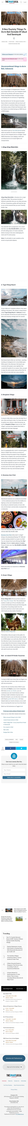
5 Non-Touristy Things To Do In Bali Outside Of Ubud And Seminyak (14, 32)
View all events (19, 988)
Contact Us (16, 1080)
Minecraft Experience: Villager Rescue (12, 1006)
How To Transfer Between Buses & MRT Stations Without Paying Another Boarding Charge (14, 940)
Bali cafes (6, 729)
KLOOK (21, 739)
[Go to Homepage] (11, 2)
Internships (23, 1080)
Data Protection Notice (19, 1085)
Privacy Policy (14, 1089)
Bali (2, 89)
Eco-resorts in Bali (8, 727)
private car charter (12, 690)
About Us (10, 1080)
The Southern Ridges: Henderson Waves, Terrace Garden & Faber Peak (14, 957)
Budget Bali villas (8, 732)
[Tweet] (21, 748)
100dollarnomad (9, 739)
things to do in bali (14, 742)
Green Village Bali (10, 631)
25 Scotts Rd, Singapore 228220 (12, 1033)
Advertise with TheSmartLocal (14, 1058)
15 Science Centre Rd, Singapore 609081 (14, 1044)
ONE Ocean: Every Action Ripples (11, 1038)
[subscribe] (21, 1067)
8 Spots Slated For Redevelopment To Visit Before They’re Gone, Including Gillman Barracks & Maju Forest (15, 976)
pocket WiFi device (13, 699)
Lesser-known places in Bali (10, 720)
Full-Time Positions (8, 1085)
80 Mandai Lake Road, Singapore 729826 (14, 1011)
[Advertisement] (14, 846)
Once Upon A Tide (7, 993)
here (8, 568)
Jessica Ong (4, 41)
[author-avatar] (14, 38)
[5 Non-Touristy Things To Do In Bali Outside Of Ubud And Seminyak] (14, 18)
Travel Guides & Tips (20, 41)
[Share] (10, 748)
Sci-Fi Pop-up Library (8, 1016)
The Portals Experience (8, 1027)
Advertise (4, 1080)
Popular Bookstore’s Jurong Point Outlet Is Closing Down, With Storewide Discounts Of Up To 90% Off (15, 949)
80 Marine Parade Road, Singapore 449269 (14, 1022)
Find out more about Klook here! (14, 711)
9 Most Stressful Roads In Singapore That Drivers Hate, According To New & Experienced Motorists (15, 966)
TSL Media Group (20, 1114)
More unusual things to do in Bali (12, 717)
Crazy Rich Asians (8, 600)
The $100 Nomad (16, 130)
